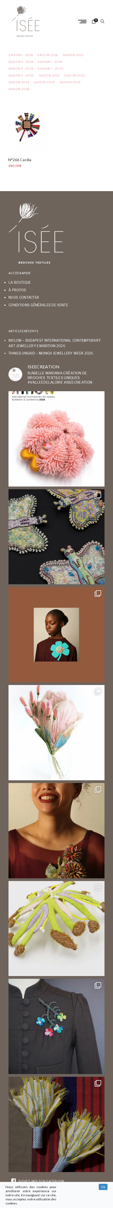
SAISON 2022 (74, 75)
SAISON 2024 (44, 82)
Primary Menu (82, 21)
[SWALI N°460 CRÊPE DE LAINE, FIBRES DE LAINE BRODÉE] (56, 634)
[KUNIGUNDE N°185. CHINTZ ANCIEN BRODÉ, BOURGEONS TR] (56, 732)
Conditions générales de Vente (38, 305)
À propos (17, 290)
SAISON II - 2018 (20, 62)
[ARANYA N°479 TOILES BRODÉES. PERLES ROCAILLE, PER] (56, 928)
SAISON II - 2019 (20, 69)
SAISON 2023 (18, 82)
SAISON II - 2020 (21, 75)
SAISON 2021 (49, 75)
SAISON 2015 (73, 55)
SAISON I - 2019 (50, 62)
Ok (103, 1187)
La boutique (20, 282)
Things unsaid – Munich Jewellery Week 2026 (51, 353)
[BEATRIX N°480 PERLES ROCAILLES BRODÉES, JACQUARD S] (56, 1026)
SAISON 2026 (19, 89)
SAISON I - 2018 (20, 55)
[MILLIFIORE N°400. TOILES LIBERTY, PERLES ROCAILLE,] (56, 830)
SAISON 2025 (70, 82)
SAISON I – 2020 (50, 69)
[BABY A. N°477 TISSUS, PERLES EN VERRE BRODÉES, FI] (56, 1124)
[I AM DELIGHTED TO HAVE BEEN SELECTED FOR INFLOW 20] (56, 439)
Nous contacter (24, 297)
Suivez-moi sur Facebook (40, 1181)
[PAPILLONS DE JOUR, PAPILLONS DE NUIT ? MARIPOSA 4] (56, 537)
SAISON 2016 (47, 55)
